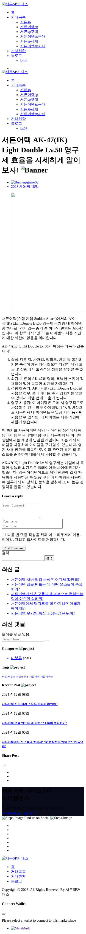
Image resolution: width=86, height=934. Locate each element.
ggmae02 (32, 182)
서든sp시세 (29, 41)
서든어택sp (29, 27)
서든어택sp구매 (32, 36)
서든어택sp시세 (32, 46)
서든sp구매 (29, 32)
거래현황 (18, 51)
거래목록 (18, 17)
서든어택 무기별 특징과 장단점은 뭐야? (43, 613)
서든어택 (34, 676)
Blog (23, 60)
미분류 (16, 658)
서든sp (25, 22)
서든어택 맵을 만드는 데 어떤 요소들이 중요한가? (34, 723)
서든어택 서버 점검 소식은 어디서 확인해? (45, 579)
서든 (4, 676)
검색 (5, 553)
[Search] (47, 640)
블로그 (16, 56)
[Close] (4, 765)
